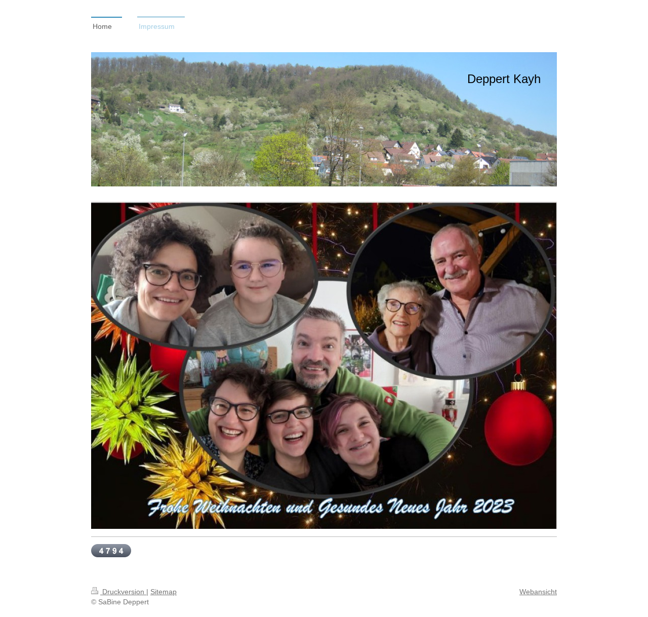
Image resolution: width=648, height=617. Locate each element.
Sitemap (163, 592)
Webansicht (538, 592)
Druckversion (123, 592)
